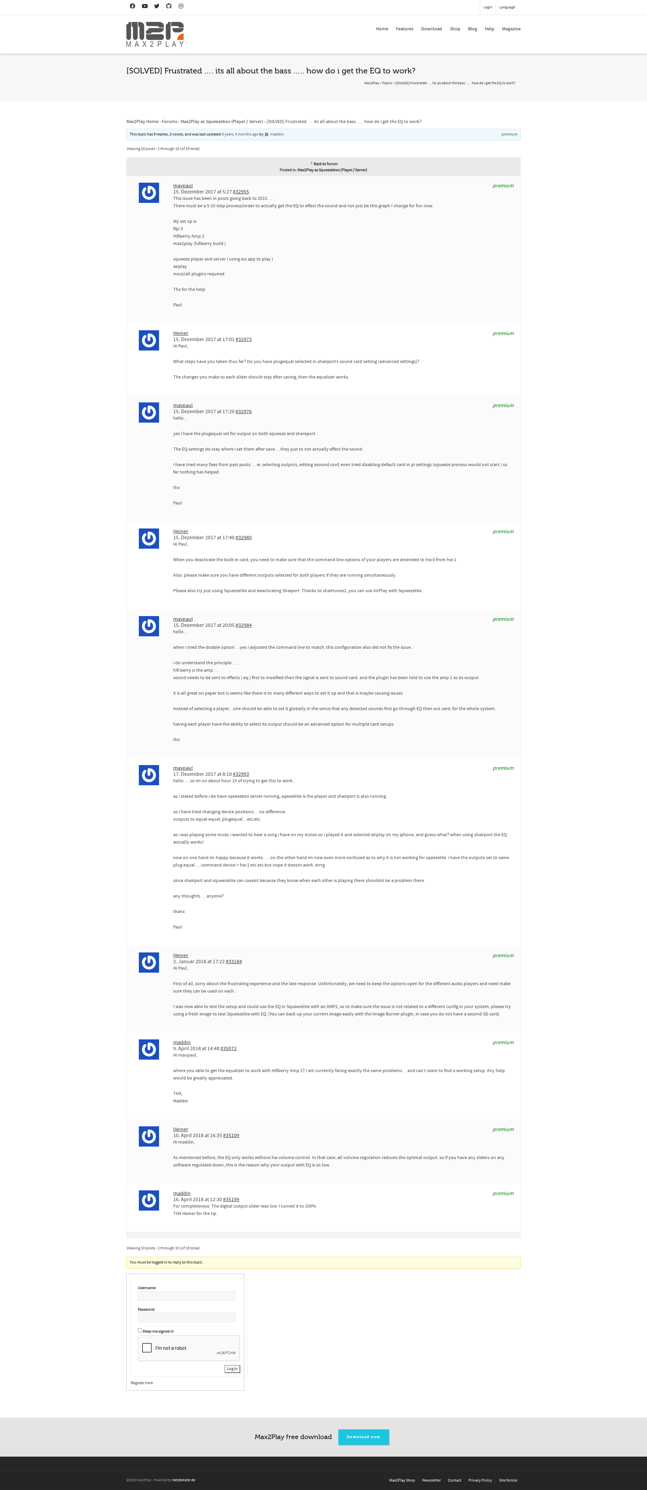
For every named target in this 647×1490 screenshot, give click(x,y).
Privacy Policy (480, 1480)
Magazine (511, 29)
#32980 (244, 537)
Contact (454, 1480)
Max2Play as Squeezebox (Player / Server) (222, 122)
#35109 (231, 1135)
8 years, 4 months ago (240, 134)
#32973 (244, 339)
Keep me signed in (158, 1331)
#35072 (228, 1048)
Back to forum (326, 163)
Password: (146, 1309)
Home (382, 29)
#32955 (241, 191)
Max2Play (371, 83)
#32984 (244, 625)
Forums (169, 122)
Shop (455, 29)
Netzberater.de (183, 1480)
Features (404, 29)
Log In (232, 1368)
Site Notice (508, 1480)
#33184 (234, 961)
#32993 (241, 774)
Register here (142, 1383)
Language (507, 7)
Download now (364, 1437)
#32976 (244, 411)
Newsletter (431, 1480)
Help (489, 29)
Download (431, 29)
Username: (147, 1287)
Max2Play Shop (402, 1480)
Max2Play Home (142, 122)
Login (488, 7)
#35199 (231, 1199)
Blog (472, 29)
